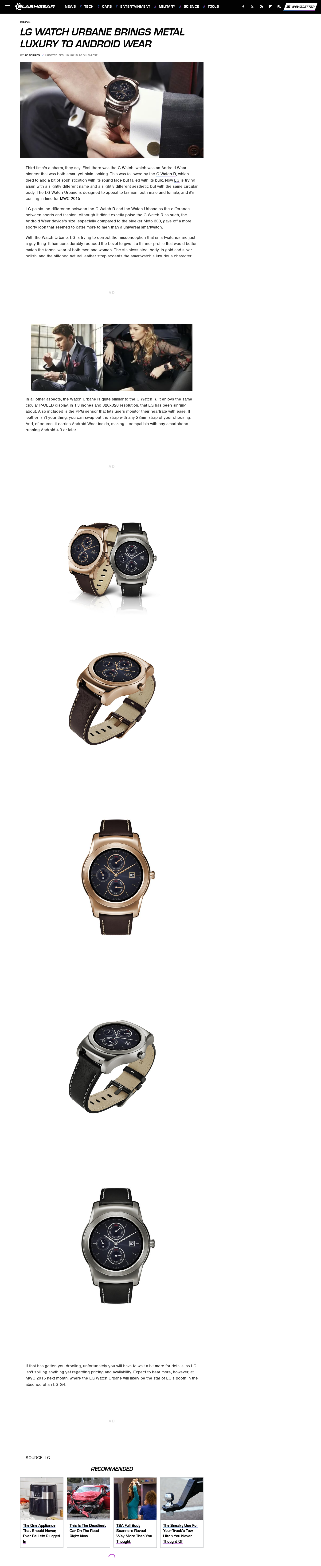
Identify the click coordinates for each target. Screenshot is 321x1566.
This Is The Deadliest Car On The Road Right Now (88, 1530)
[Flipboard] (270, 6)
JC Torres (32, 55)
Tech (89, 6)
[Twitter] (252, 6)
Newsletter (303, 6)
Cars (107, 6)
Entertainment (135, 6)
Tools (213, 6)
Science (191, 6)
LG (177, 180)
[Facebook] (243, 6)
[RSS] (279, 6)
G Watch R (166, 173)
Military (167, 6)
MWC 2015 (70, 198)
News (70, 6)
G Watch (125, 167)
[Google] (261, 6)
